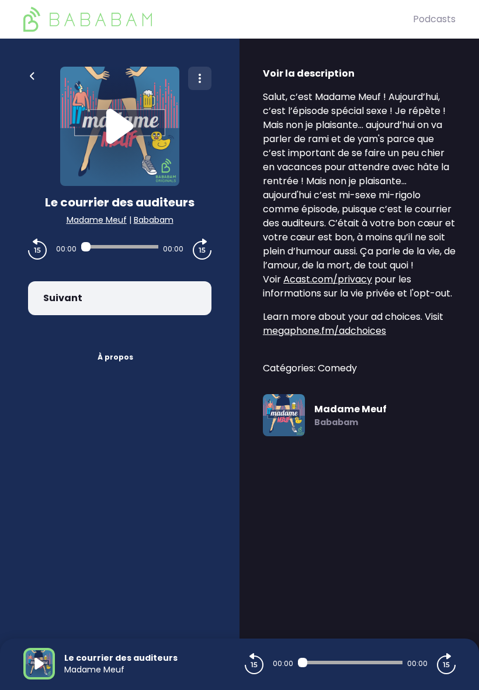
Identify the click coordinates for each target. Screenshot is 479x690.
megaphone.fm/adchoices (324, 330)
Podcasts (434, 19)
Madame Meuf (97, 220)
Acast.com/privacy (327, 279)
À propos (115, 357)
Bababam (153, 220)
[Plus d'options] (199, 78)
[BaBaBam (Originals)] (218, 19)
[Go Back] (32, 74)
